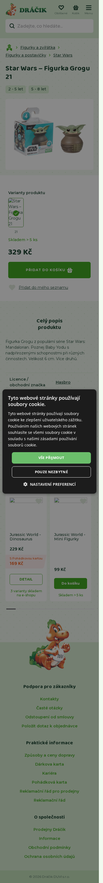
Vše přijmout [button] (51, 457)
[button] (49, 484)
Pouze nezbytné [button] (51, 471)
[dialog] (49, 441)
